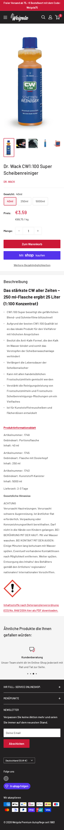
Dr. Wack (9, 181)
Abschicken (16, 743)
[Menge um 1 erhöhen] (38, 231)
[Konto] (50, 17)
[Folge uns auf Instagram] (6, 778)
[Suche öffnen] (43, 17)
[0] (57, 17)
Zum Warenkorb (32, 244)
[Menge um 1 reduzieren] (19, 231)
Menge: (8, 230)
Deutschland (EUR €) (16, 760)
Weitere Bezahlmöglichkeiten (32, 265)
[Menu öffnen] (5, 17)
